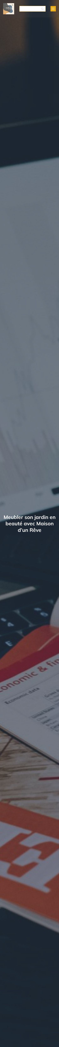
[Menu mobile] (53, 8)
